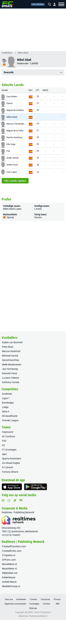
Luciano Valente (10, 377)
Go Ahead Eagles (11, 463)
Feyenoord (7, 432)
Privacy (57, 599)
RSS (57, 604)
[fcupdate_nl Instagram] (9, 500)
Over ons (9, 599)
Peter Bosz (7, 346)
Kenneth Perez (9, 373)
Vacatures (45, 599)
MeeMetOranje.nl (11, 586)
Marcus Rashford (11, 351)
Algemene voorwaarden (15, 604)
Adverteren (21, 599)
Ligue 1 (6, 398)
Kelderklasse (8, 577)
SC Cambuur (8, 436)
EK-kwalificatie (9, 416)
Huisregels (34, 604)
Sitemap (33, 608)
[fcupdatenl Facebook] (3, 500)
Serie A (5, 411)
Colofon (46, 604)
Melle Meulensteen (11, 364)
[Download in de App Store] (12, 486)
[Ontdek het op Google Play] (35, 486)
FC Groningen (9, 449)
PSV (4, 440)
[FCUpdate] (7, 4)
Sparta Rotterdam (11, 458)
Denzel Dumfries (10, 360)
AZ (3, 445)
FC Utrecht (7, 467)
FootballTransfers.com (14, 546)
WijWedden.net (10, 573)
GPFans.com (9, 559)
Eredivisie (7, 393)
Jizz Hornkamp (10, 369)
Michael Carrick (10, 355)
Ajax (4, 454)
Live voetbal (38, 4)
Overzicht (9, 72)
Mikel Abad (23, 52)
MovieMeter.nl (9, 564)
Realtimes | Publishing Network (33, 616)
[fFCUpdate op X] (15, 500)
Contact (33, 599)
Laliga (5, 407)
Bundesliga (8, 402)
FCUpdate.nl (8, 555)
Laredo (34, 63)
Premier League (10, 420)
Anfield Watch (9, 581)
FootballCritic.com (11, 550)
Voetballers (7, 52)
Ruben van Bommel (12, 342)
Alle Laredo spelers (15, 180)
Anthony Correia (10, 382)
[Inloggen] (53, 4)
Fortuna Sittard (10, 471)
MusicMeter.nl (9, 568)
